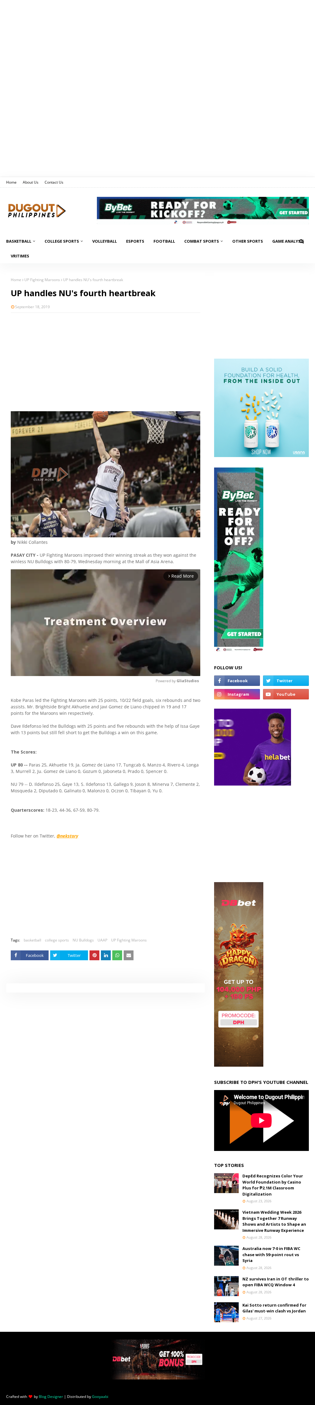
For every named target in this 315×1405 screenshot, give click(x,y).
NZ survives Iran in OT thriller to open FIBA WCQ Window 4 (275, 1282)
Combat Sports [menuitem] (201, 241)
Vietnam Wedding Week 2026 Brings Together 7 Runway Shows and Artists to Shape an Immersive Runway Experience (274, 1221)
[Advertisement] (105, 362)
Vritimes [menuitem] (20, 256)
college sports (57, 940)
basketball (32, 940)
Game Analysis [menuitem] (288, 241)
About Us (30, 182)
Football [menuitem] (164, 241)
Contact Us (54, 182)
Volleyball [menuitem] (104, 241)
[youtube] (286, 694)
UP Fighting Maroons (42, 279)
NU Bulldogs (83, 940)
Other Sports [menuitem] (247, 241)
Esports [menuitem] (135, 241)
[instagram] (237, 694)
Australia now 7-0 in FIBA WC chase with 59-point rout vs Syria (271, 1254)
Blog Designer (51, 1396)
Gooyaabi (100, 1396)
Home (11, 182)
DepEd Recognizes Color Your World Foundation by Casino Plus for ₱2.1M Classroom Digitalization (272, 1185)
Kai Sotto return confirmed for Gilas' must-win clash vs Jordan (274, 1308)
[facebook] (237, 680)
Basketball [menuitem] (18, 241)
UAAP (102, 940)
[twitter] (286, 680)
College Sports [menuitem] (62, 241)
